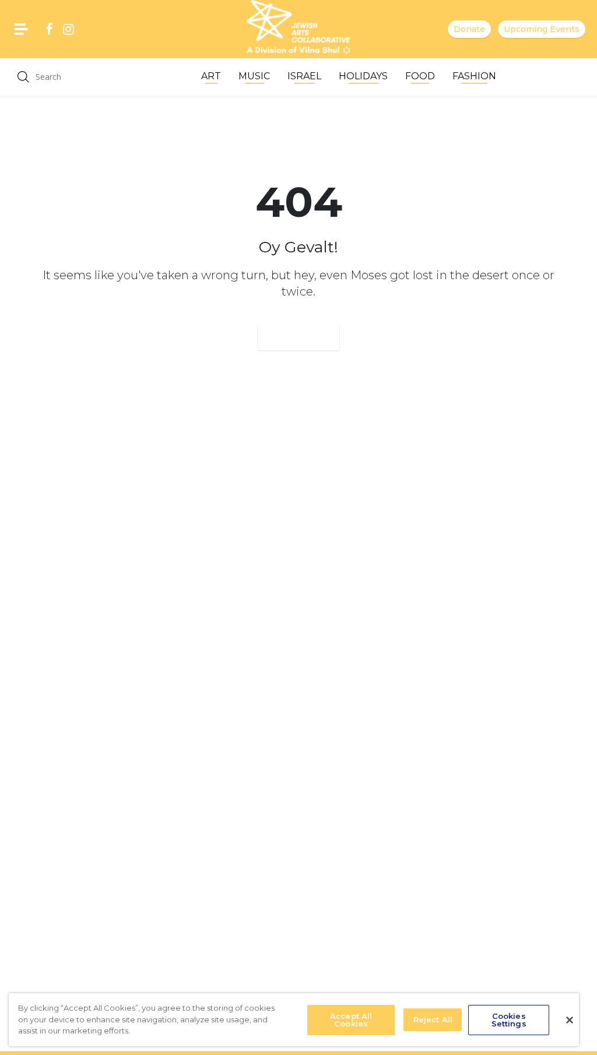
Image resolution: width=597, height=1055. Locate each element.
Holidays (363, 76)
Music (254, 76)
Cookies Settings (508, 1019)
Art (211, 76)
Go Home (298, 336)
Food (420, 76)
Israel (304, 76)
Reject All (432, 1019)
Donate (469, 29)
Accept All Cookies (351, 1019)
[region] (294, 1019)
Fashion (474, 76)
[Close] (569, 1020)
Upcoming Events (542, 29)
